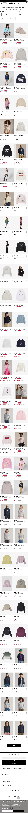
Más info (11, 808)
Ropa (10, 9)
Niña (7, 9)
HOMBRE (14, 763)
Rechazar (7, 811)
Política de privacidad (18, 767)
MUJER (14, 760)
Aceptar (19, 811)
